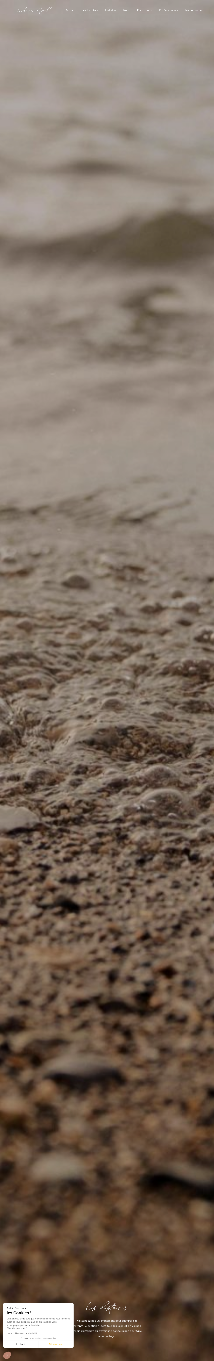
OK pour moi (56, 1344)
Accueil (70, 10)
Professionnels (168, 10)
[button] (7, 1355)
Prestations (144, 10)
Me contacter (193, 10)
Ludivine (110, 10)
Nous (126, 10)
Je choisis (21, 1344)
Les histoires (90, 10)
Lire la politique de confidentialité (22, 1333)
